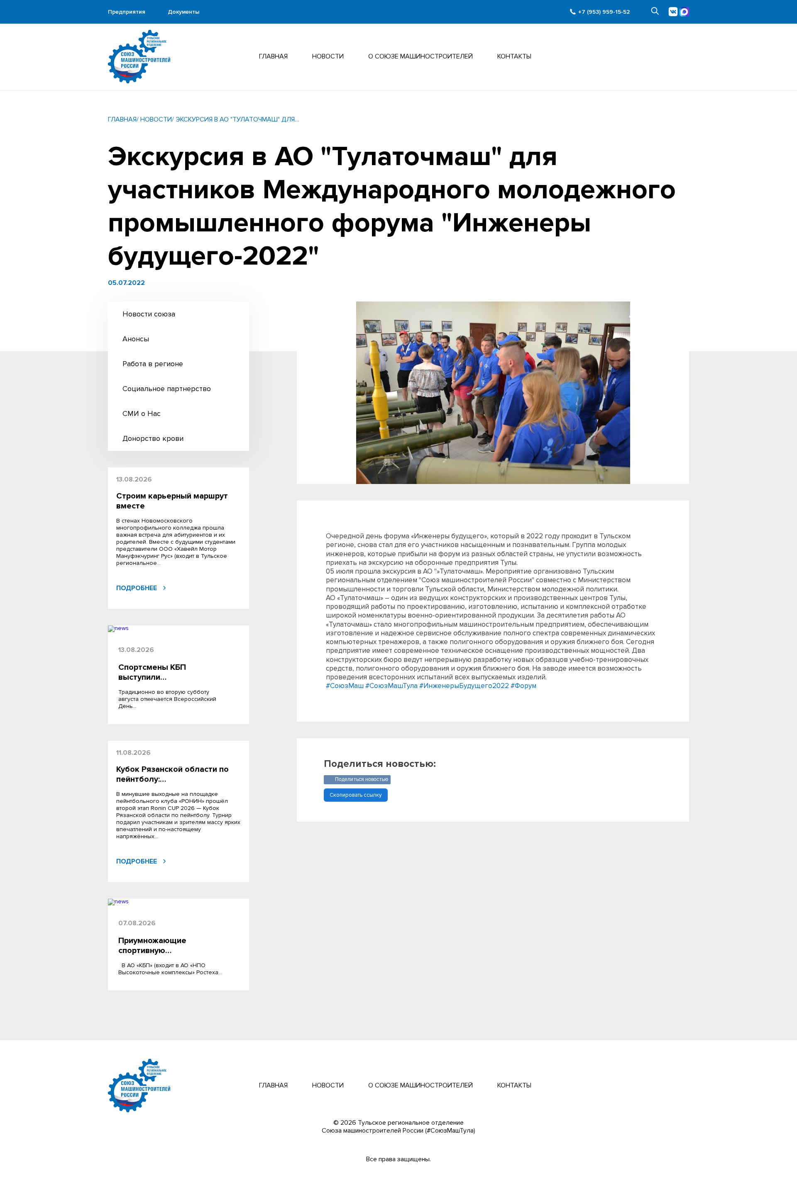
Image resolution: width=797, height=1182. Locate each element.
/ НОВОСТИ (154, 120)
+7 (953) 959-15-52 (604, 11)
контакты (514, 56)
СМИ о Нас (141, 413)
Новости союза (148, 314)
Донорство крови (152, 438)
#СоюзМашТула (391, 685)
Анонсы (135, 338)
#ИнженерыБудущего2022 (464, 685)
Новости (328, 56)
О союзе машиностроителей (420, 1085)
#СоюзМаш (345, 685)
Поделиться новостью (361, 779)
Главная (273, 56)
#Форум (523, 685)
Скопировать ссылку (356, 795)
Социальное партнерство (166, 388)
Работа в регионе (152, 363)
